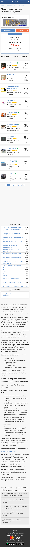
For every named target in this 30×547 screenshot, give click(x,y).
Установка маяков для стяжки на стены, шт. (15, 286)
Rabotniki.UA (15, 2)
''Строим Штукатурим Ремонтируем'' (13, 87)
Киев (4, 294)
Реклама (15, 530)
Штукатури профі (12, 112)
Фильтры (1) (8, 30)
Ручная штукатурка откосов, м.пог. (13, 241)
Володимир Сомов (12, 124)
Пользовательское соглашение (15, 533)
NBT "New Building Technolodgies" (12, 161)
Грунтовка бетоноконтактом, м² (12, 282)
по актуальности (8, 58)
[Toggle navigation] (2, 2)
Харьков (12, 294)
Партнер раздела (7, 17)
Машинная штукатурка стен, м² (12, 253)
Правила (15, 532)
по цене (24, 56)
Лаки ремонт (10, 136)
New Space (10, 100)
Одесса (18, 294)
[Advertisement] (15, 205)
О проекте (21, 535)
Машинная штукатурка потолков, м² (13, 257)
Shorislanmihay (11, 75)
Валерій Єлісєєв (11, 63)
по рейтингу (15, 56)
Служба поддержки (11, 535)
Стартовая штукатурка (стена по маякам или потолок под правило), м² (13, 229)
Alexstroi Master (11, 148)
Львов (22, 294)
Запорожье (6, 295)
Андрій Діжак (11, 173)
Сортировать (5, 56)
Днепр (8, 294)
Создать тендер (23, 30)
